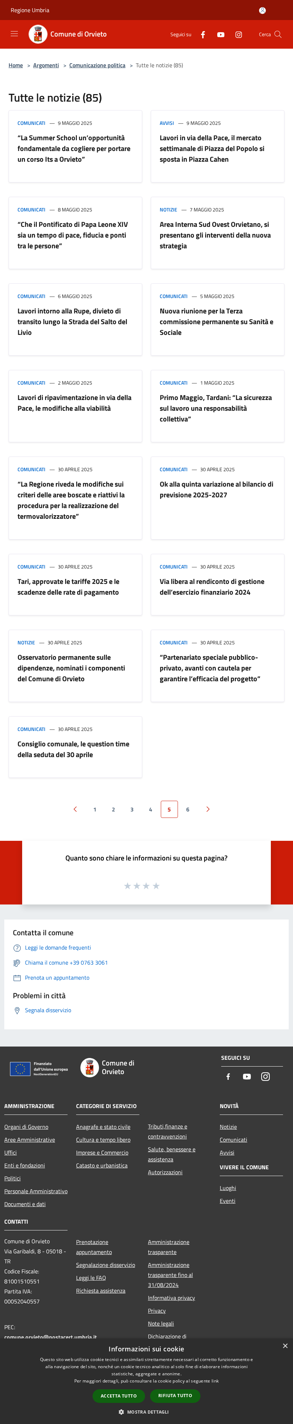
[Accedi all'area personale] (262, 10)
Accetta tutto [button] (119, 1396)
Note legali (161, 1323)
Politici (12, 1178)
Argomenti (46, 65)
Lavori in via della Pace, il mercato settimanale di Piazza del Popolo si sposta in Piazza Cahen (212, 148)
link (215, 1381)
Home (16, 65)
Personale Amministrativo (36, 1191)
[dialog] (146, 1381)
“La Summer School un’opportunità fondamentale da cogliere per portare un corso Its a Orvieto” (74, 148)
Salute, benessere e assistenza (171, 1154)
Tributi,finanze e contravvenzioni (167, 1131)
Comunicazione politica (97, 65)
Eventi (227, 1200)
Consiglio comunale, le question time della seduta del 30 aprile (73, 749)
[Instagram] (236, 34)
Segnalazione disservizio (105, 1264)
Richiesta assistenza (100, 1290)
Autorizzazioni (165, 1172)
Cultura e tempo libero (103, 1139)
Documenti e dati (25, 1204)
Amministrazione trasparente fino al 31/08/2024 (170, 1274)
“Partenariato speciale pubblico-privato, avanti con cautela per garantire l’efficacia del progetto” (210, 668)
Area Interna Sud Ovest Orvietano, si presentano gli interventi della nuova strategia (215, 235)
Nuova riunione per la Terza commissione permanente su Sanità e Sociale (216, 321)
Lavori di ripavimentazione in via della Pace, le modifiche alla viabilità (74, 403)
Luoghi (228, 1188)
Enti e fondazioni (24, 1165)
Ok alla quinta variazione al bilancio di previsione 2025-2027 (216, 489)
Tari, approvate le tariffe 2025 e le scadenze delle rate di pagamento (68, 587)
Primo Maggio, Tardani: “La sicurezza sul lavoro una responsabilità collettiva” (216, 408)
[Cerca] (278, 34)
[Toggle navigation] (14, 33)
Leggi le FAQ (91, 1277)
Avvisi (167, 123)
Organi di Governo (26, 1126)
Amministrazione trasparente (168, 1247)
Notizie (168, 209)
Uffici (10, 1152)
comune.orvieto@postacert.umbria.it (50, 1337)
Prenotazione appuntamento (94, 1247)
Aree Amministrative (29, 1139)
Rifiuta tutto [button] (175, 1396)
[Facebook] (200, 34)
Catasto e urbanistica (102, 1165)
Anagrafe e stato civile (103, 1126)
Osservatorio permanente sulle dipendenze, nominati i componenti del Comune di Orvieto (71, 668)
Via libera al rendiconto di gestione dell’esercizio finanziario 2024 (212, 587)
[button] (146, 1411)
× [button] (285, 1346)
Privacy (157, 1310)
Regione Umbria (30, 10)
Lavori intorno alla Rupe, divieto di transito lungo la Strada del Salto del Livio (72, 321)
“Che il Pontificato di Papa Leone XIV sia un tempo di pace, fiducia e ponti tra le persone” (73, 235)
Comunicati (31, 123)
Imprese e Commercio (102, 1152)
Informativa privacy (171, 1297)
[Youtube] (218, 34)
